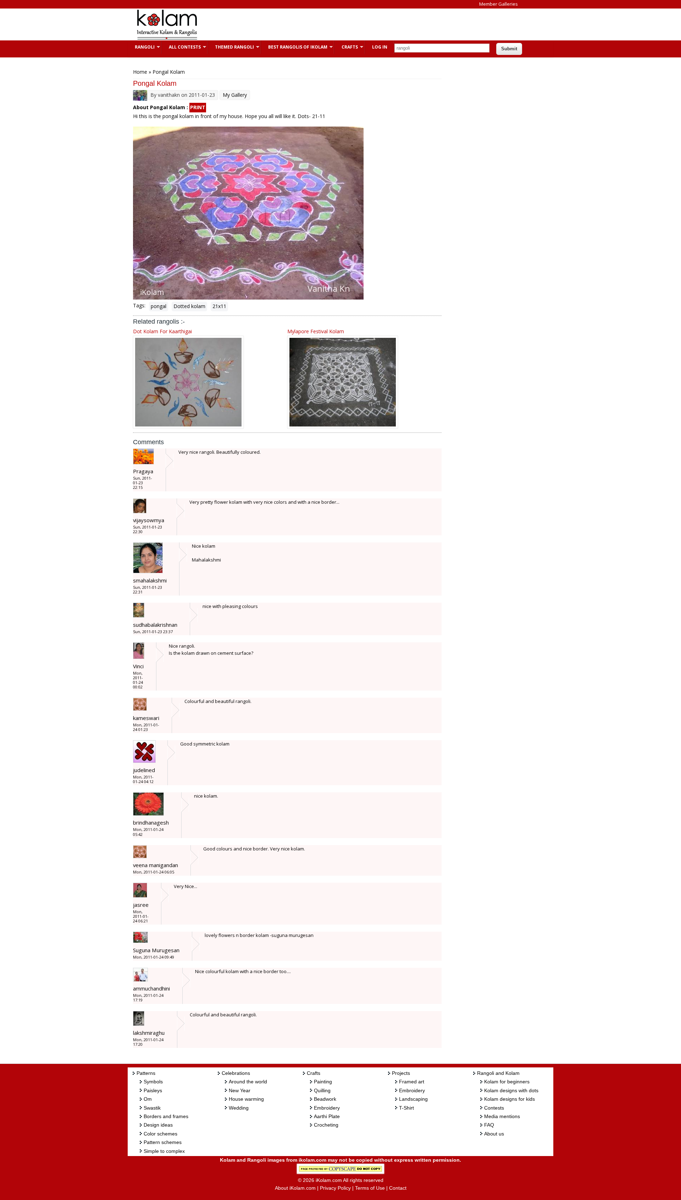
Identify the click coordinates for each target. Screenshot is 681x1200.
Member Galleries (498, 4)
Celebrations (236, 1073)
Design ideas (158, 1125)
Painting (323, 1081)
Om (148, 1099)
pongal (158, 306)
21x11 (219, 306)
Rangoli (141, 47)
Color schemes (160, 1134)
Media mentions (502, 1116)
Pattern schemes (163, 1142)
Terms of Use (370, 1188)
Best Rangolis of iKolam (294, 47)
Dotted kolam (189, 306)
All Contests (181, 47)
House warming (246, 1099)
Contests (494, 1108)
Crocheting (326, 1125)
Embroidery (327, 1108)
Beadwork (325, 1099)
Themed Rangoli (231, 47)
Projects (401, 1073)
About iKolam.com (295, 1188)
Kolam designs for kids (509, 1099)
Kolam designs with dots (511, 1090)
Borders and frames (166, 1116)
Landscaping (413, 1099)
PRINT (197, 107)
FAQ (489, 1125)
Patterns (146, 1073)
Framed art (411, 1081)
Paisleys (153, 1090)
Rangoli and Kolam (498, 1073)
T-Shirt (406, 1108)
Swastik (152, 1108)
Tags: (139, 305)
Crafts (346, 47)
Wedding (239, 1108)
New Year (239, 1090)
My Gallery (235, 94)
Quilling (322, 1090)
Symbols (153, 1081)
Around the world (248, 1081)
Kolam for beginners (507, 1081)
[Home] (166, 38)
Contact (397, 1188)
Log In (379, 47)
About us (494, 1134)
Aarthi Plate (327, 1116)
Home (140, 71)
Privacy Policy (335, 1188)
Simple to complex (164, 1151)
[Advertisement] (335, 24)
